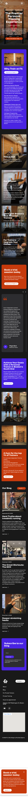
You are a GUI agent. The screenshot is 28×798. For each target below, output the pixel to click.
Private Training (7, 696)
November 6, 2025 (7, 615)
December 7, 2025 (7, 562)
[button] (23, 292)
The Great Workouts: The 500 (13, 566)
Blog (4, 690)
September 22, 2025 (7, 513)
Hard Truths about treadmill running (11, 517)
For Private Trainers (8, 693)
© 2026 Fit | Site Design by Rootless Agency (13, 737)
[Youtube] (4, 708)
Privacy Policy (10, 661)
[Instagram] (9, 708)
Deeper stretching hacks (11, 619)
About (4, 686)
